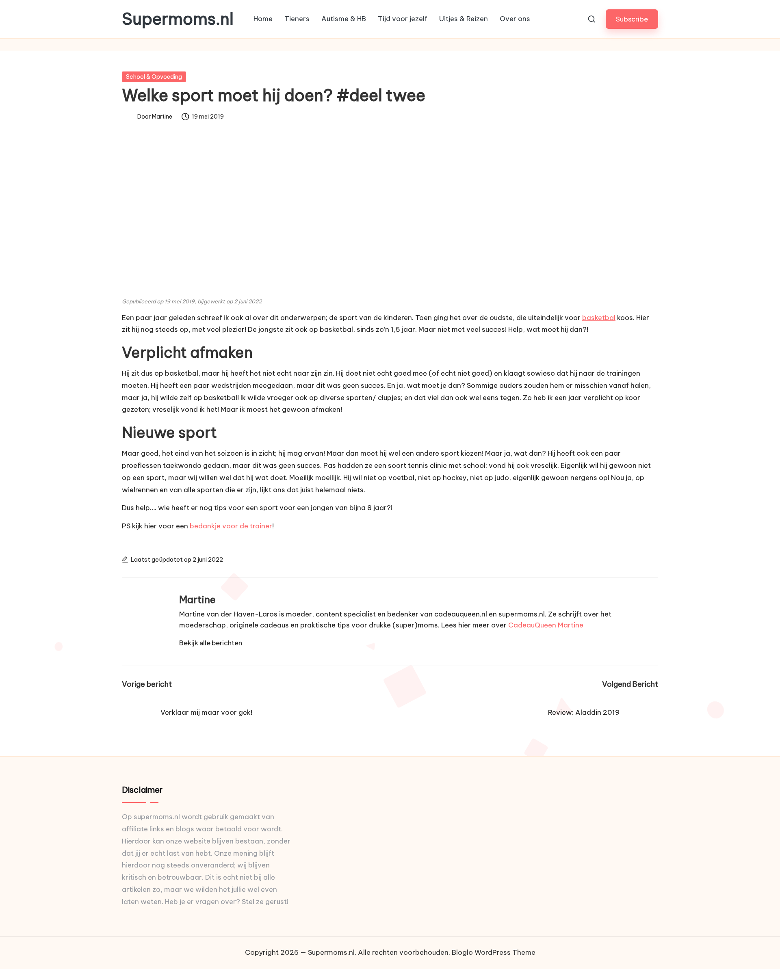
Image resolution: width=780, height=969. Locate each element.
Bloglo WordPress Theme (493, 952)
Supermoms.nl (178, 19)
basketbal (598, 317)
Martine (197, 599)
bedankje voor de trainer (231, 525)
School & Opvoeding (154, 76)
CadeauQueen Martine (545, 625)
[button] (632, 18)
